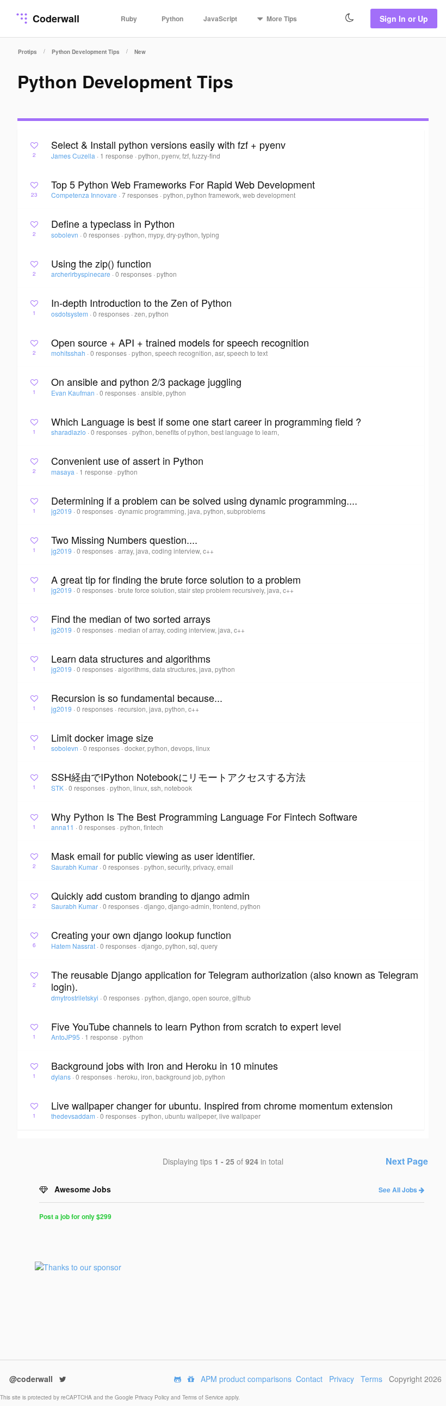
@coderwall (32, 1378)
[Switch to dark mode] (350, 18)
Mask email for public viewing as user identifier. (153, 856)
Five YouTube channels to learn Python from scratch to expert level (196, 1026)
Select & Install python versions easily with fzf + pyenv (168, 144)
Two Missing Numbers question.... (124, 539)
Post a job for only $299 (75, 1216)
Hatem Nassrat (74, 945)
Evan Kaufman (73, 392)
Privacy (341, 1378)
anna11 (63, 827)
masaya (63, 471)
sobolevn (65, 234)
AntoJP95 (66, 1036)
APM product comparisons (246, 1378)
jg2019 (62, 511)
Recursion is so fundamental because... (136, 697)
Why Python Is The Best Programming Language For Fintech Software (204, 816)
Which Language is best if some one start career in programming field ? (206, 421)
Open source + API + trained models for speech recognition (180, 342)
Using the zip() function (101, 263)
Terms (371, 1378)
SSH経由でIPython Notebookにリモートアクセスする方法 (178, 776)
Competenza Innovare (85, 194)
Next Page (407, 1161)
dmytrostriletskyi (75, 997)
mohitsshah (69, 352)
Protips (27, 52)
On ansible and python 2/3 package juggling (146, 381)
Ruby (129, 18)
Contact (309, 1378)
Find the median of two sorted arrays (130, 618)
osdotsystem (70, 313)
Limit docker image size (102, 737)
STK (58, 787)
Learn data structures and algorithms (130, 658)
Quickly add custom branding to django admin (150, 895)
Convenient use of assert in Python (127, 460)
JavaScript (220, 18)
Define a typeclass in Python (113, 223)
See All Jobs (399, 1190)
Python (172, 18)
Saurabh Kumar (75, 866)
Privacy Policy (153, 1397)
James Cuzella (74, 155)
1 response (117, 155)
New (140, 52)
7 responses (141, 194)
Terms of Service (203, 1397)
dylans (61, 1076)
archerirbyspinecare (81, 273)
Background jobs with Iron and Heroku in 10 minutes (164, 1065)
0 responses (102, 234)
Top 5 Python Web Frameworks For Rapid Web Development (183, 184)
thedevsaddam (74, 1115)
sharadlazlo (69, 432)
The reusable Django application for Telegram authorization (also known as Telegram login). (234, 980)
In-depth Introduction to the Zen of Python (141, 302)
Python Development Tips (86, 52)
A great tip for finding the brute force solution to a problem (176, 579)
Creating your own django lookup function (141, 935)
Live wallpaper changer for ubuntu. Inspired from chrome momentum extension (222, 1105)
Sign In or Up (404, 18)
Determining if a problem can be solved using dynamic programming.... (204, 500)
